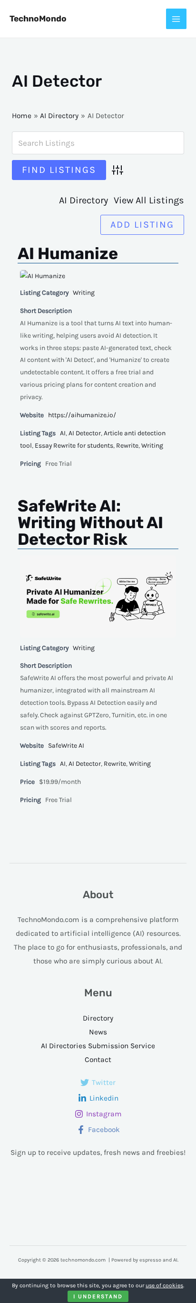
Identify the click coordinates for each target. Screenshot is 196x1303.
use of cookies (164, 1285)
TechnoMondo (38, 18)
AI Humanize (68, 253)
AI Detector (85, 433)
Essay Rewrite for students (74, 445)
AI (63, 433)
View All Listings (149, 200)
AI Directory (83, 200)
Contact (98, 1059)
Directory (98, 1018)
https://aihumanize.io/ (82, 415)
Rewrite (127, 445)
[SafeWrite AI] (98, 596)
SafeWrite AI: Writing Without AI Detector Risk (90, 522)
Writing (84, 293)
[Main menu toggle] (176, 19)
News (98, 1032)
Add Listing (142, 224)
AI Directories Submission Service (98, 1046)
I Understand (98, 1296)
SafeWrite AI (66, 746)
